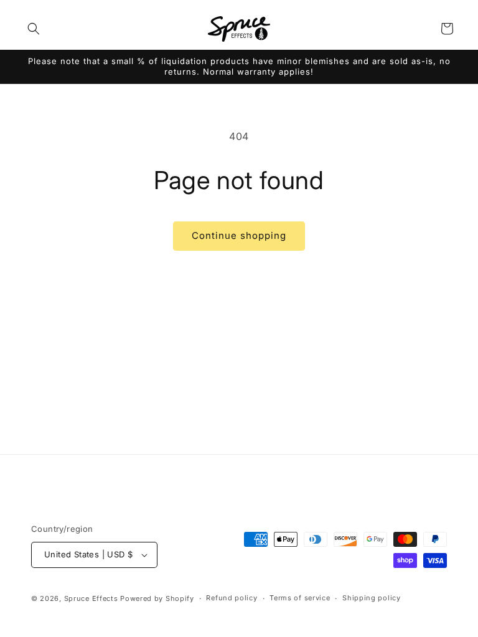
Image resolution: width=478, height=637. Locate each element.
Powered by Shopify (157, 598)
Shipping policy (371, 597)
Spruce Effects (91, 598)
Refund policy (231, 597)
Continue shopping (239, 235)
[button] (33, 28)
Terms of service (299, 597)
